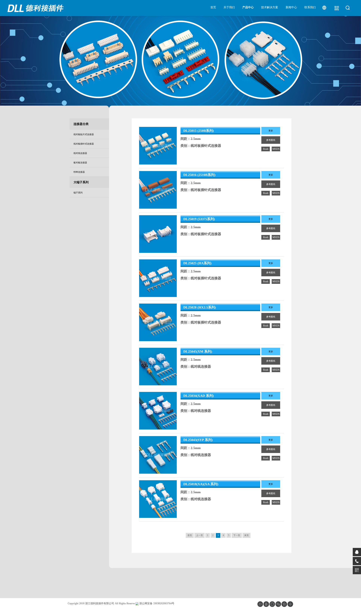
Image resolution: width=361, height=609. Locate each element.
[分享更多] (290, 604)
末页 (246, 535)
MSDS (276, 149)
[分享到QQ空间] (266, 604)
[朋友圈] (272, 604)
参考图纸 (270, 140)
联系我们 (310, 7)
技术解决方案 (269, 7)
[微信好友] (278, 604)
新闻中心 (291, 7)
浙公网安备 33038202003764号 (155, 600)
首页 (213, 7)
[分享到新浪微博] (260, 604)
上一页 (199, 535)
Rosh (265, 149)
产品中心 (248, 7)
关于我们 (229, 7)
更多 (270, 130)
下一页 (236, 535)
